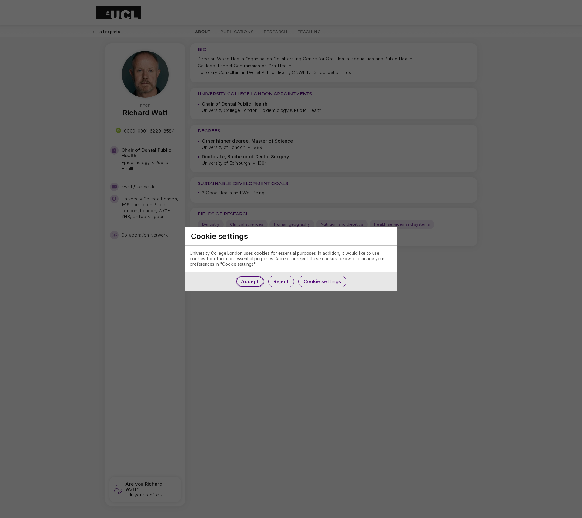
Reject (281, 281)
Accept (250, 281)
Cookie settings (322, 281)
